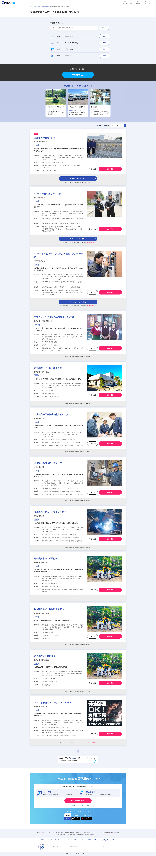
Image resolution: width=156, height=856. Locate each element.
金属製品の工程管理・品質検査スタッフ (53, 414)
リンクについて (52, 840)
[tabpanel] (78, 103)
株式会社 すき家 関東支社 (43, 321)
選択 (104, 36)
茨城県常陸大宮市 (48, 6)
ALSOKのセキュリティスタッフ (50, 193)
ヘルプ (82, 840)
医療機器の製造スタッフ (46, 137)
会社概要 (89, 840)
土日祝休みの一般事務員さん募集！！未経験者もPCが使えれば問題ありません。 (57, 379)
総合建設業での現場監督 (46, 558)
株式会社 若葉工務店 (41, 372)
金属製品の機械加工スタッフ (48, 463)
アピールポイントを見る (79, 178)
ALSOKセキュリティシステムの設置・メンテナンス (58, 255)
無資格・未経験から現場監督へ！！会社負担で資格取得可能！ (52, 620)
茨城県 (42, 6)
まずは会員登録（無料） (78, 800)
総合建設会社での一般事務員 (48, 368)
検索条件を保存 (78, 75)
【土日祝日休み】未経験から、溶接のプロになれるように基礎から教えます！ (57, 523)
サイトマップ (61, 840)
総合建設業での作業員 (44, 656)
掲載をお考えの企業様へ (108, 840)
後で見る (93, 169)
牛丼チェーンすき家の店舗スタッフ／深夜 (54, 317)
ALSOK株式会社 (39, 198)
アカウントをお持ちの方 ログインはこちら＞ (78, 805)
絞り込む (104, 27)
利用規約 (43, 840)
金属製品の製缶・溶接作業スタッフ (51, 512)
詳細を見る (110, 169)
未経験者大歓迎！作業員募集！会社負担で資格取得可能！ (51, 667)
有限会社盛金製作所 (40, 142)
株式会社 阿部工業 (40, 706)
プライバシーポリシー (73, 840)
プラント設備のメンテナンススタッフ (52, 702)
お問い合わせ (96, 840)
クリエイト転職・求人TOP (35, 6)
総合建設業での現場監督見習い (49, 609)
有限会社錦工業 (39, 418)
